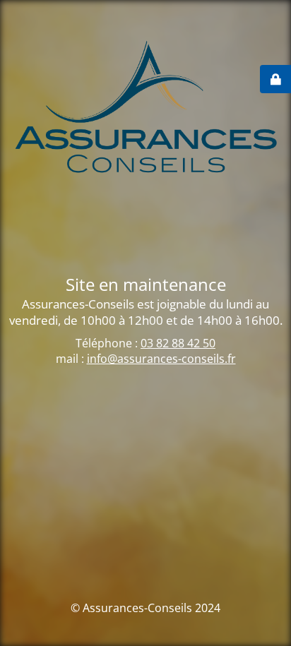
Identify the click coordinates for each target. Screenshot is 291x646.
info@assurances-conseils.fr (161, 358)
